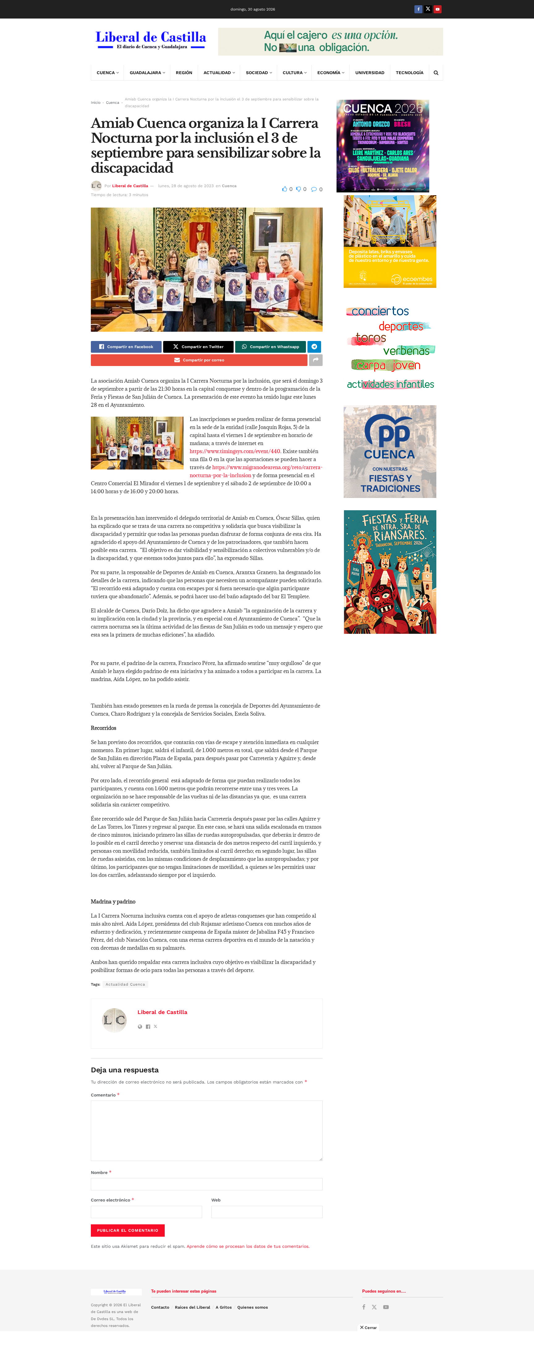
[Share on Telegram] (314, 347)
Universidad (369, 72)
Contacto (160, 1307)
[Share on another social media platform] (316, 360)
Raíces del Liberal (192, 1307)
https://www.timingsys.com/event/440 (235, 451)
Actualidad (217, 72)
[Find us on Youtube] (438, 9)
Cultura (293, 72)
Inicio (95, 102)
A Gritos (224, 1307)
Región (184, 72)
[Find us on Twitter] (428, 9)
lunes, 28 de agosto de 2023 (186, 185)
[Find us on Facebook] (418, 9)
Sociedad (257, 72)
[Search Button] (436, 72)
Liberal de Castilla (130, 185)
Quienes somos (252, 1307)
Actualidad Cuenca (125, 984)
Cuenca (106, 72)
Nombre (101, 1172)
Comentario (105, 1095)
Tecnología (409, 72)
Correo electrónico (112, 1200)
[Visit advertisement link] (330, 42)
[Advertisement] (267, 1345)
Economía (328, 72)
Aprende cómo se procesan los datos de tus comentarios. (248, 1246)
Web (216, 1199)
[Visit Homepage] (150, 41)
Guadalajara (145, 72)
